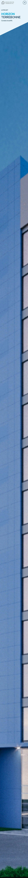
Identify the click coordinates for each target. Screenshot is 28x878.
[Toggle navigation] (24, 2)
